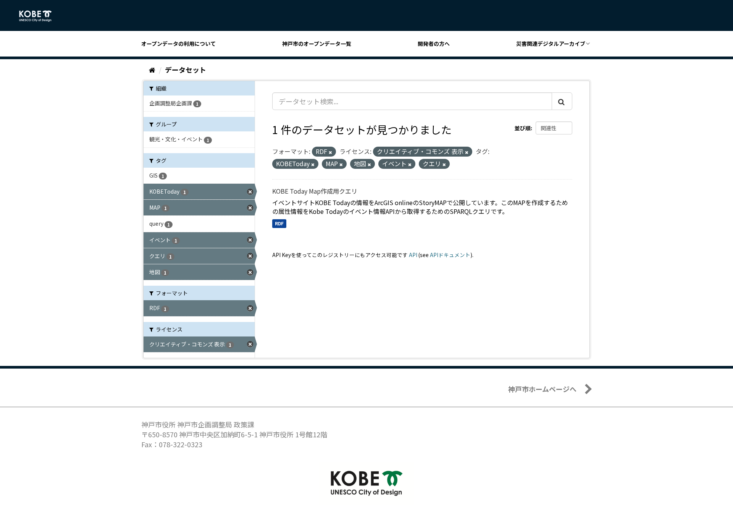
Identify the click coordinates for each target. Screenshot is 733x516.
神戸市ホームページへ (542, 389)
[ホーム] (152, 69)
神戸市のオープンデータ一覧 (316, 43)
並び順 (523, 128)
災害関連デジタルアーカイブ (550, 43)
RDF (279, 223)
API (413, 255)
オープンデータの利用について (178, 43)
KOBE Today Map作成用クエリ (314, 191)
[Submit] (562, 101)
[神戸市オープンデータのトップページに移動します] (39, 16)
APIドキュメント (450, 255)
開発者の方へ (434, 43)
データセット (185, 69)
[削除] (330, 152)
